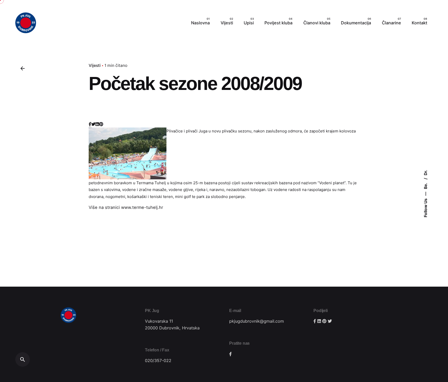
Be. (425, 185)
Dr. (425, 172)
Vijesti (95, 65)
